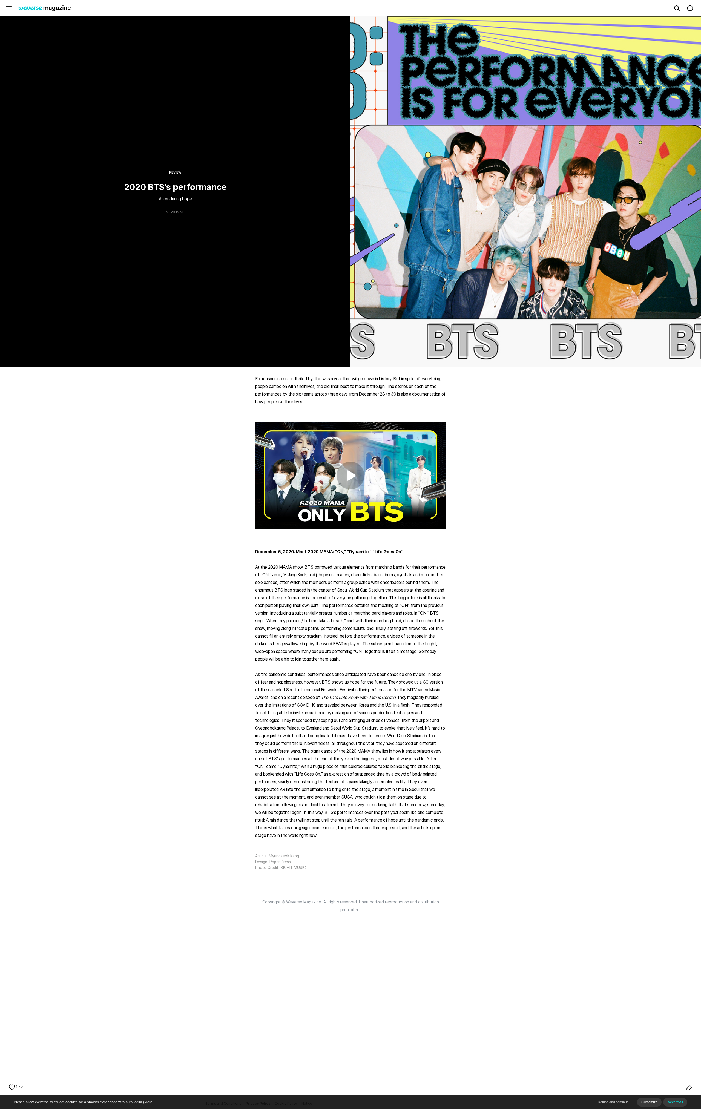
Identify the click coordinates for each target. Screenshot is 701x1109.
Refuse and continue (613, 1102)
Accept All (675, 1102)
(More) (148, 1102)
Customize (649, 1102)
